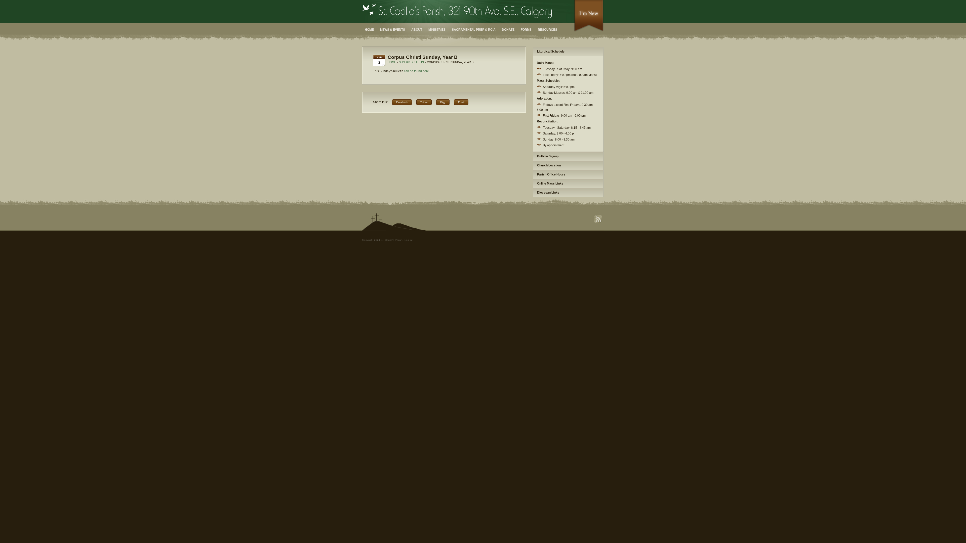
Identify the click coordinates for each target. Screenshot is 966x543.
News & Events (392, 29)
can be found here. (417, 71)
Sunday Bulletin (411, 62)
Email (461, 102)
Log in (408, 240)
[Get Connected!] (589, 31)
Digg (443, 102)
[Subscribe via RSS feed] (599, 222)
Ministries (437, 29)
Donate (508, 29)
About (416, 29)
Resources (547, 29)
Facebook (402, 102)
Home (369, 29)
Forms (526, 29)
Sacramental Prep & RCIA (474, 29)
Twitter (424, 102)
